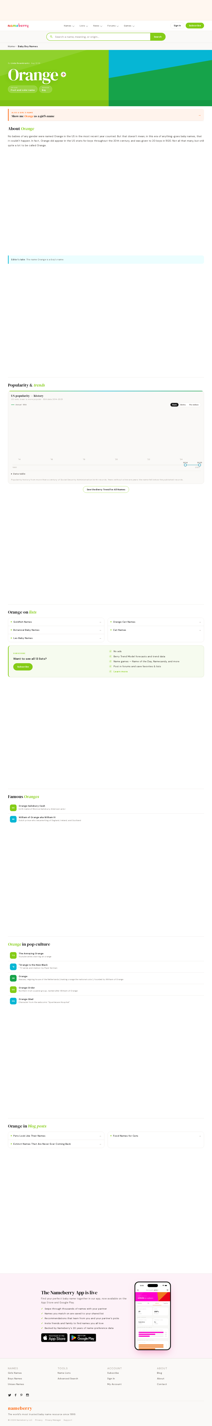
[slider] (185, 465)
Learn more (121, 671)
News (96, 25)
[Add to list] (63, 74)
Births (183, 405)
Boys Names (15, 1378)
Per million (194, 405)
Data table (19, 474)
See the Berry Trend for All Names (106, 489)
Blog (159, 1372)
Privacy (39, 1420)
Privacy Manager (53, 1420)
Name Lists (64, 1372)
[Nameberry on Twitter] (9, 1395)
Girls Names (15, 1372)
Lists (82, 25)
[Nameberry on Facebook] (15, 1395)
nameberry (20, 1408)
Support (68, 1420)
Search (158, 36)
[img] (106, 435)
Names (67, 25)
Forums (111, 25)
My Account (114, 1384)
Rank (174, 405)
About (160, 1378)
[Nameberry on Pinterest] (21, 1395)
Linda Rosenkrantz (20, 63)
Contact (162, 1384)
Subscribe (195, 25)
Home (11, 46)
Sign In (177, 25)
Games (128, 25)
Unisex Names (16, 1384)
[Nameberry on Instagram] (27, 1395)
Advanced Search (68, 1378)
